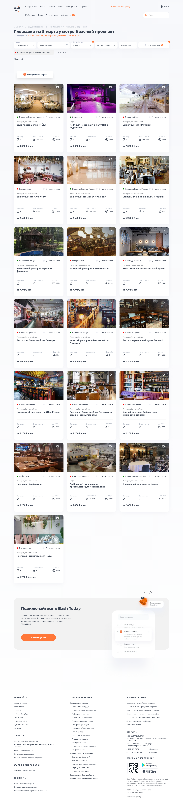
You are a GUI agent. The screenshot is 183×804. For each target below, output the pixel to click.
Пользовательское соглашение (25, 787)
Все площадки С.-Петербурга (81, 754)
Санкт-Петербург (22, 714)
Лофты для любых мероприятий (84, 710)
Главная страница (20, 703)
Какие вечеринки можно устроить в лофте (142, 714)
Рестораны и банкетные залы (83, 728)
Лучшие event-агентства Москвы (138, 721)
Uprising (138, 797)
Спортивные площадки (80, 707)
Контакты (17, 728)
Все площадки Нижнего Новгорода (83, 779)
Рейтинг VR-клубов (133, 725)
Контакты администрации (24, 754)
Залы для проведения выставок (84, 764)
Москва (18, 710)
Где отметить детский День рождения (140, 703)
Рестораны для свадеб (80, 725)
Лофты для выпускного (80, 771)
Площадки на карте (37, 74)
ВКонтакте (153, 753)
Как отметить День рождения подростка (141, 707)
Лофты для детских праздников (84, 746)
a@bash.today (154, 749)
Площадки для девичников (82, 721)
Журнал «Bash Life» (21, 725)
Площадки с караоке (80, 739)
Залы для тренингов (79, 761)
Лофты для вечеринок (80, 714)
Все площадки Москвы (79, 703)
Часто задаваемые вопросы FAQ (26, 741)
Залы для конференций (81, 757)
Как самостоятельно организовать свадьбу (142, 718)
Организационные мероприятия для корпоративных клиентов (34, 746)
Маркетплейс (19, 707)
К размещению (38, 637)
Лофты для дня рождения (82, 718)
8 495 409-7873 (132, 749)
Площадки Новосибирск (35, 26)
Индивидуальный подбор (23, 751)
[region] (38, 98)
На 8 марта (55, 26)
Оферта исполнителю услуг (24, 784)
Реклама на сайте (20, 721)
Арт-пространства (79, 743)
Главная (17, 26)
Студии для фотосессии (81, 735)
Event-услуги (18, 718)
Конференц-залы (78, 750)
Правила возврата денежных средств (28, 758)
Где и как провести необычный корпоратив (142, 710)
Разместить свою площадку (24, 771)
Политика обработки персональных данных (30, 791)
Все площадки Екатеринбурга (82, 775)
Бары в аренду (77, 732)
